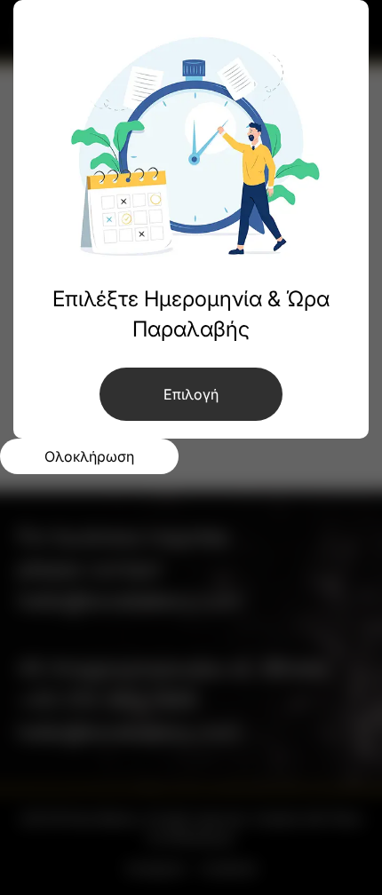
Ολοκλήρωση (89, 456)
